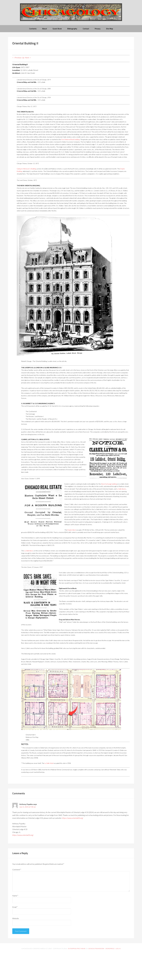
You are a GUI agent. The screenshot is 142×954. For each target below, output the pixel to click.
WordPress (110, 948)
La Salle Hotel (49, 763)
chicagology (71, 14)
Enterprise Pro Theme (76, 948)
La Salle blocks (121, 489)
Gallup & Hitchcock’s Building (26, 169)
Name (15, 896)
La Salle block (28, 551)
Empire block (71, 530)
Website (15, 918)
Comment (16, 869)
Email (15, 907)
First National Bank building (70, 139)
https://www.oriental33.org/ (72, 818)
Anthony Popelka (26, 804)
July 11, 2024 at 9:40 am (27, 807)
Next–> (28, 57)
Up (23, 57)
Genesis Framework (96, 948)
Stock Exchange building (109, 484)
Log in (118, 948)
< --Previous (16, 57)
